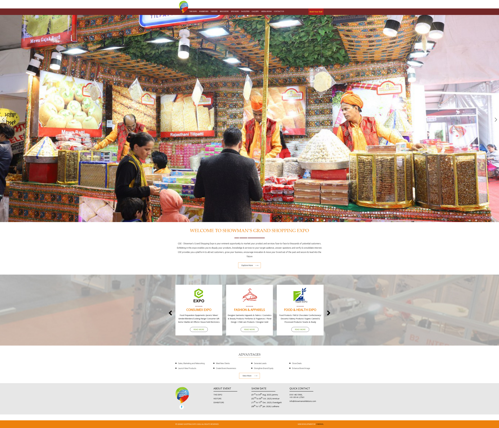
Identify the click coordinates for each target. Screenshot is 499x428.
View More (246, 376)
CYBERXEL (320, 424)
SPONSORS (235, 11)
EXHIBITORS (203, 11)
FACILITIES (245, 11)
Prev (3, 121)
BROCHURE (224, 11)
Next (495, 121)
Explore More (247, 265)
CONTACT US (279, 11)
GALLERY (255, 11)
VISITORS (214, 11)
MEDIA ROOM (266, 11)
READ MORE (198, 329)
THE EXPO (193, 11)
